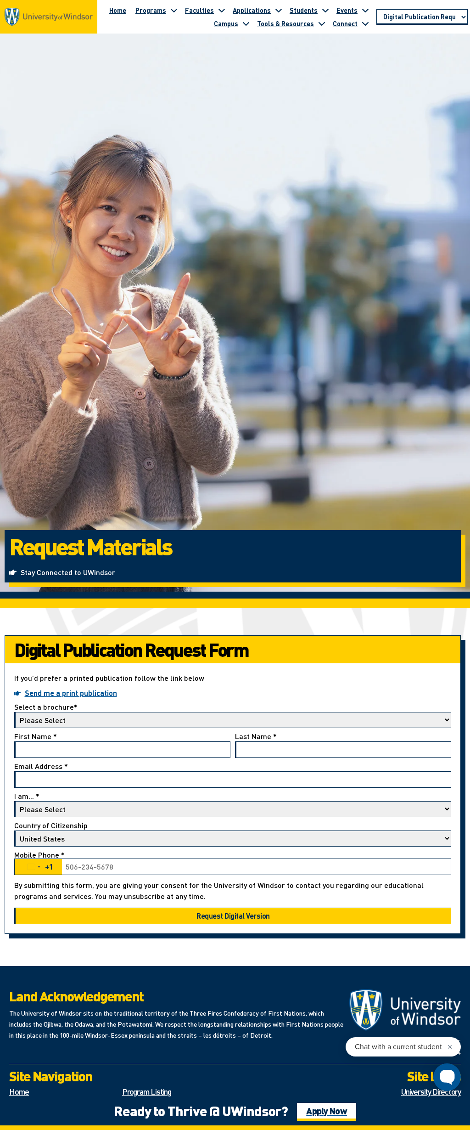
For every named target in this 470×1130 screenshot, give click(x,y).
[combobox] (38, 867)
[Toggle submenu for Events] (365, 10)
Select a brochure (46, 707)
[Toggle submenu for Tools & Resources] (322, 23)
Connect (345, 23)
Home (117, 10)
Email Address (41, 767)
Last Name (256, 737)
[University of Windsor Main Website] (405, 1010)
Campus (226, 23)
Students (304, 10)
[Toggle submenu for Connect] (365, 23)
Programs (150, 10)
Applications (252, 10)
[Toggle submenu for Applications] (278, 10)
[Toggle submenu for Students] (325, 10)
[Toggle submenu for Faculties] (222, 10)
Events (347, 10)
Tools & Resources (285, 23)
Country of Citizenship (51, 826)
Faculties (199, 10)
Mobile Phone (39, 861)
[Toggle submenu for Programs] (174, 10)
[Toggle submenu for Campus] (246, 23)
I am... (26, 796)
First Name (35, 737)
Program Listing (146, 1091)
